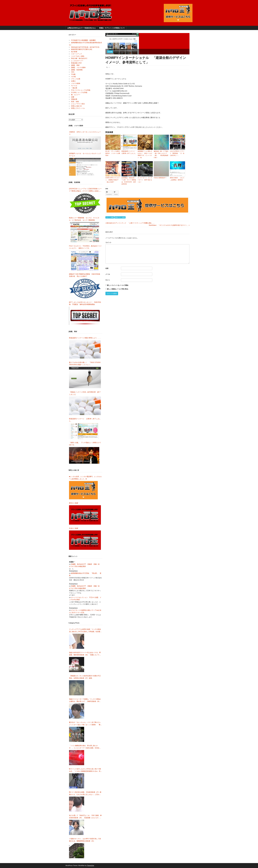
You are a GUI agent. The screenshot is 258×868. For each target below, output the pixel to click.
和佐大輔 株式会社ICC (79, 58)
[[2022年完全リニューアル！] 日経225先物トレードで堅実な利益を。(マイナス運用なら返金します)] (85, 203)
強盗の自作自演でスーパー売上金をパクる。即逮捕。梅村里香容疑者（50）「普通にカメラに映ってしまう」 (85, 654)
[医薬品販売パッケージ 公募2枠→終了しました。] (84, 431)
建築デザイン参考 (120, 217)
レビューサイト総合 (78, 104)
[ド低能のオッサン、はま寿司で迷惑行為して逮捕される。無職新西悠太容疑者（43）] (76, 850)
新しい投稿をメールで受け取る (117, 289)
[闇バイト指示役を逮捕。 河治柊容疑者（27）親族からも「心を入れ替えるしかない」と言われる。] (76, 804)
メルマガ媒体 (75, 83)
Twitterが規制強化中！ (160, 177)
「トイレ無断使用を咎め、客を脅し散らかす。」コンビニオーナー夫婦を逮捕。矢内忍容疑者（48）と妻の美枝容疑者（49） (85, 747)
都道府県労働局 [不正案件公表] (81, 49)
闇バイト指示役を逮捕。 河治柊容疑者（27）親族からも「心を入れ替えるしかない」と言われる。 (85, 793)
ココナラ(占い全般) (77, 56)
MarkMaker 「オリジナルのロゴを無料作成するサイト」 (168, 225)
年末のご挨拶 (73, 528)
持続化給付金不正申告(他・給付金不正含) (85, 47)
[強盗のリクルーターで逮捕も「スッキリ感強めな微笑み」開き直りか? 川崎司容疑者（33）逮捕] (76, 711)
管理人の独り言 (76, 106)
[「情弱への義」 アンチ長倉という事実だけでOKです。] (84, 455)
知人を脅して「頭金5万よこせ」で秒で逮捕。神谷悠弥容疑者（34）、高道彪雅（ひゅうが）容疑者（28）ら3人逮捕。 (85, 817)
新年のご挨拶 (74, 503)
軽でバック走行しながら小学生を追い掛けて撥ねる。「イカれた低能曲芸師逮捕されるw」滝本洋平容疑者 (85, 770)
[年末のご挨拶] (85, 540)
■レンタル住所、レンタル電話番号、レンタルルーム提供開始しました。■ (85, 478)
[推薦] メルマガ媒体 (78, 67)
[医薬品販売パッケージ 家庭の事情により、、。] (85, 349)
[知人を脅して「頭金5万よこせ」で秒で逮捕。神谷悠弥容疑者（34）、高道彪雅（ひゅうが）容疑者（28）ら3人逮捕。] (76, 827)
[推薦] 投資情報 (77, 70)
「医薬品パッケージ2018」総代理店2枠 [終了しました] (85, 393)
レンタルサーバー (77, 61)
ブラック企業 (75, 79)
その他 (110, 51)
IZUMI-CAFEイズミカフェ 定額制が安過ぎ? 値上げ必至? (112, 180)
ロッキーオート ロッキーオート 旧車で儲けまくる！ (145, 180)
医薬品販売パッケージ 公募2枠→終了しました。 (129, 152)
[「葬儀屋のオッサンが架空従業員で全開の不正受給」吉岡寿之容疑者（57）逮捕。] (76, 687)
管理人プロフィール (78, 108)
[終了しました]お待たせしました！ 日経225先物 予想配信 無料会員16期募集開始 (85, 303)
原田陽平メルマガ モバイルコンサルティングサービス (85, 155)
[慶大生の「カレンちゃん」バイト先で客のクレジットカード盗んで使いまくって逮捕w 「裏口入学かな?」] (76, 734)
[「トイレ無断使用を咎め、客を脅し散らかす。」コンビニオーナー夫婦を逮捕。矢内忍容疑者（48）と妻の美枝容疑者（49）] (76, 757)
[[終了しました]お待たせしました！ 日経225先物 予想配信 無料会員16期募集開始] (85, 316)
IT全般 (73, 74)
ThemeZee (90, 865)
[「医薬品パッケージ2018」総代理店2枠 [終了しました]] (85, 405)
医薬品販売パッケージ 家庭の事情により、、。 (85, 338)
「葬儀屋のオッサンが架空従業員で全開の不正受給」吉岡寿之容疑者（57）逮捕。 (85, 677)
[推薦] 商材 (75, 65)
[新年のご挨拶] (85, 515)
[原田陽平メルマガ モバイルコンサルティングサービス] (85, 167)
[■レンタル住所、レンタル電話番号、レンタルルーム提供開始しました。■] (83, 490)
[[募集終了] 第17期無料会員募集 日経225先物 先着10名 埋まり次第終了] (85, 288)
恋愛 (72, 97)
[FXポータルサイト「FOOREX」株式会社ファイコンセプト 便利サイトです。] (84, 260)
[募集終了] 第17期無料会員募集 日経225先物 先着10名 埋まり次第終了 (85, 275)
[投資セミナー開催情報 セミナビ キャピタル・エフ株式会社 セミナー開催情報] (85, 232)
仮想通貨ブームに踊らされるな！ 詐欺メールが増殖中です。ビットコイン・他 (145, 154)
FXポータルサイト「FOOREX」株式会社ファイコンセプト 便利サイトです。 (85, 247)
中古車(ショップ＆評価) (79, 92)
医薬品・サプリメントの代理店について (112, 28)
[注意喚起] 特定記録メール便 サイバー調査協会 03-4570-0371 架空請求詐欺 (129, 181)
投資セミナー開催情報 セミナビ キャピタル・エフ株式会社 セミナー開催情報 (84, 219)
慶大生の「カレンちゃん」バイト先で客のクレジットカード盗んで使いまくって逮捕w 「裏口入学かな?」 (85, 723)
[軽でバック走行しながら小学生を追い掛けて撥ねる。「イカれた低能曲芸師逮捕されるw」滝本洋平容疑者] (76, 780)
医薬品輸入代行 (76, 63)
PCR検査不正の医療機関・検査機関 (83, 40)
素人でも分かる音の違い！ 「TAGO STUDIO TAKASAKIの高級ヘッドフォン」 (85, 364)
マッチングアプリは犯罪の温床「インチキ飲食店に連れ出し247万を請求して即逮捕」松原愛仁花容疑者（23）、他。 (85, 630)
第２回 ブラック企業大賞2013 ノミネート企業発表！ (112, 153)
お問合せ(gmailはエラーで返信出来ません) (81, 28)
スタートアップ (76, 54)
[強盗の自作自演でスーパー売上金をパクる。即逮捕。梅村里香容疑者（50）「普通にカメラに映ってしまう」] (76, 664)
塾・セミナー (75, 94)
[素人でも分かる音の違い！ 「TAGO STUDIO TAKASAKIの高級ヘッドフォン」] (85, 377)
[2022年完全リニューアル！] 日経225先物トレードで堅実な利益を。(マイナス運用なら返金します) (85, 190)
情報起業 (74, 99)
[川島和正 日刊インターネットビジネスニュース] (85, 143)
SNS (72, 72)
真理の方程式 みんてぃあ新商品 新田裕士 (177, 179)
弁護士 (73, 81)
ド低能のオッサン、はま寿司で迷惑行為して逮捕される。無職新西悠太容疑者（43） (85, 840)
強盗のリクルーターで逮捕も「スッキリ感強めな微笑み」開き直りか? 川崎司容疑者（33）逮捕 (85, 700)
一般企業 (74, 88)
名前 (106, 268)
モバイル (74, 85)
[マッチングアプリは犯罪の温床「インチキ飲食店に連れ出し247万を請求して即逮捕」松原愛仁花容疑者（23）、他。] (76, 641)
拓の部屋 (74, 51)
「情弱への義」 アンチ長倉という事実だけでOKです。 (85, 444)
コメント (108, 242)
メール (107, 274)
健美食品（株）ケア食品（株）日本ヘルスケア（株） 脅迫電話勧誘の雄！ (161, 154)
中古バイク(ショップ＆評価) (80, 90)
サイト (107, 280)
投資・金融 (75, 101)
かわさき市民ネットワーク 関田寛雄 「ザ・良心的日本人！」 (177, 153)
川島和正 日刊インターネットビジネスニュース (85, 133)
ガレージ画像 (109, 217)
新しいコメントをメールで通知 (117, 285)
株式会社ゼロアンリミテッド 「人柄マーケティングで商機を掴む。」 (130, 223)
